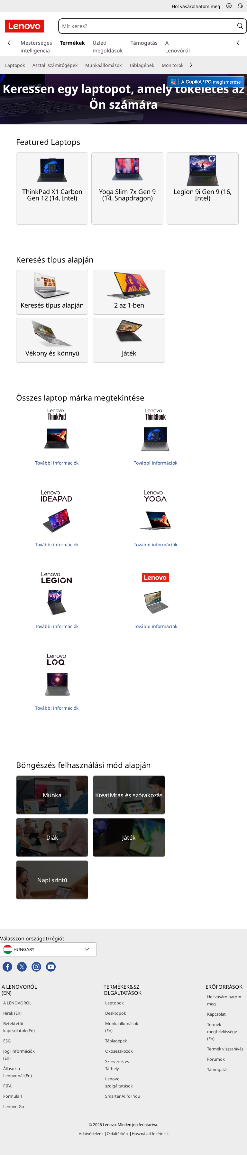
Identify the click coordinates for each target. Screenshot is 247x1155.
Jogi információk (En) (19, 1054)
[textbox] (49, 949)
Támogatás (217, 1069)
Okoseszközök (119, 1051)
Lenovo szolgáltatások (119, 1082)
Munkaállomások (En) (121, 1027)
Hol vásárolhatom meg (224, 1000)
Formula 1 (13, 1096)
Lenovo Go (13, 1106)
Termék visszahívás (225, 1049)
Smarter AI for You (122, 1096)
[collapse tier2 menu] (191, 65)
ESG (7, 1041)
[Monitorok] (186, 65)
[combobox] (146, 26)
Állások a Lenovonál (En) (17, 1072)
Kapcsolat (216, 1014)
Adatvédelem (91, 1133)
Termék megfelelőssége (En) (222, 1031)
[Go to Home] (24, 26)
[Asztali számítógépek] (80, 65)
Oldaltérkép (117, 1133)
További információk (56, 463)
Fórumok (216, 1059)
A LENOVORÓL (17, 1003)
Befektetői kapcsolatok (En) (19, 1027)
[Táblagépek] (157, 65)
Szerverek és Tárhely (117, 1064)
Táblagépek (116, 1041)
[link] (240, 7)
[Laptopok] (27, 65)
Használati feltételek (150, 1133)
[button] (229, 5)
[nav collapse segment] (238, 43)
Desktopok (115, 1013)
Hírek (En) (12, 1013)
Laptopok (114, 1003)
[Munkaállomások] (124, 65)
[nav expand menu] (9, 43)
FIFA (7, 1086)
